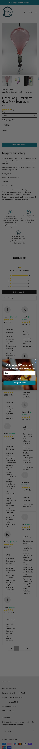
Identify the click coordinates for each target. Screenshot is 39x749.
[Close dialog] (35, 361)
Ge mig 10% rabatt (19, 383)
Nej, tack (19, 378)
